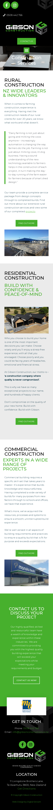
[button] (26, 50)
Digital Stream (34, 802)
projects (30, 211)
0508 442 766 (14, 15)
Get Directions (26, 788)
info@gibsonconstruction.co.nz (30, 732)
